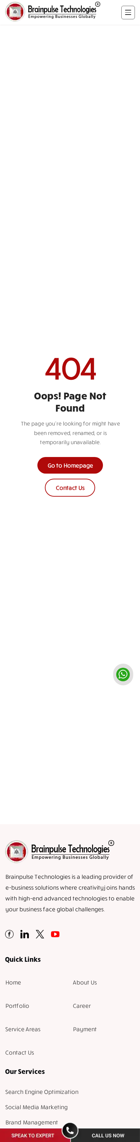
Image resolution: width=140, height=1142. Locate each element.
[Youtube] (55, 936)
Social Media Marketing (36, 1106)
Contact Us (70, 487)
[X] (40, 936)
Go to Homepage (70, 465)
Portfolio (17, 1005)
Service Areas (22, 1029)
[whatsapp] (123, 674)
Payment (85, 1029)
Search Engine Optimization (41, 1091)
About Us (85, 982)
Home (13, 982)
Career (81, 1005)
